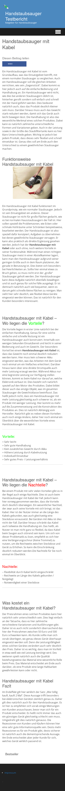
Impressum (10, 772)
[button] (14, 64)
